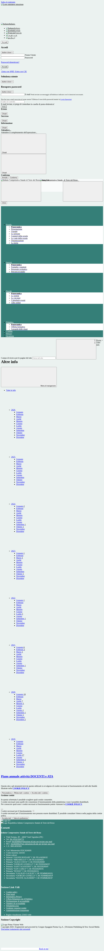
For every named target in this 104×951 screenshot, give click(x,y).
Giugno (19, 423)
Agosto (19, 428)
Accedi (4, 42)
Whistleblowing (12, 906)
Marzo (18, 417)
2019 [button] (13, 739)
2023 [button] (13, 551)
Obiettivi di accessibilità (15, 903)
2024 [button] (13, 504)
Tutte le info (11, 390)
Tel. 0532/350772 (17, 839)
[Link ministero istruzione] (12, 4)
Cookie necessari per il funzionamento (16, 811)
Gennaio (19, 412)
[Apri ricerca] (83, 191)
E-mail (27, 94)
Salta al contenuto (8, 2)
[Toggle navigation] (21, 191)
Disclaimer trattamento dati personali (15, 929)
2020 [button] (13, 692)
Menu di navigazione (48, 386)
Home (98, 340)
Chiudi (4, 114)
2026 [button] (13, 410)
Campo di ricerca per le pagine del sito (16, 358)
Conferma (13, 178)
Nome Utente (30, 55)
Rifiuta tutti (21, 793)
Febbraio (19, 414)
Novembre (20, 435)
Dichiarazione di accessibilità (17, 901)
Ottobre (19, 433)
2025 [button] (13, 457)
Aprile (18, 419)
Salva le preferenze (21, 818)
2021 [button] (13, 645)
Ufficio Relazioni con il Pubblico (19, 899)
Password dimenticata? (10, 62)
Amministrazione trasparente (17, 910)
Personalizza (7, 793)
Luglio (19, 426)
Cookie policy (11, 892)
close (4, 203)
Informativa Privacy (14, 897)
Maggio (19, 421)
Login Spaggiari (66, 99)
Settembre (20, 430)
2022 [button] (13, 598)
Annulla (4, 178)
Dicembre (20, 437)
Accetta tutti (40, 793)
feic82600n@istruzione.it (32, 842)
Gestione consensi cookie (16, 908)
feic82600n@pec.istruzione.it (33, 844)
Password (29, 58)
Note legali (10, 894)
